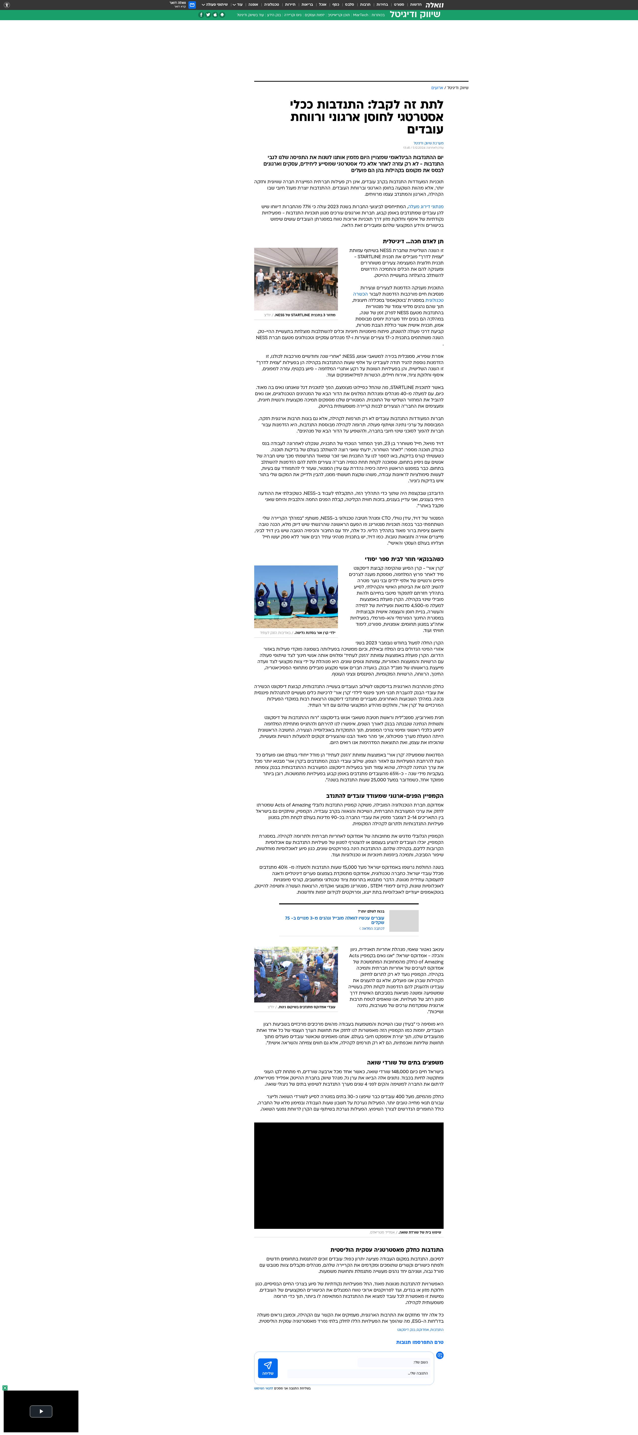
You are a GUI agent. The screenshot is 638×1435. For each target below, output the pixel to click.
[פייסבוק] (201, 15)
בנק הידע (274, 15)
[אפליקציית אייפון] (215, 15)
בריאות (307, 5)
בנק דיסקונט (406, 1330)
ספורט (399, 5)
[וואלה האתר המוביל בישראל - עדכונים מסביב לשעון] (435, 4)
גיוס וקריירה (293, 15)
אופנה (253, 5)
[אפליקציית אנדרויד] (222, 15)
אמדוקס (423, 1330)
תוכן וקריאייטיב (339, 15)
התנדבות (437, 1330)
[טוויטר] (208, 15)
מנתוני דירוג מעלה (426, 207)
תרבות (365, 5)
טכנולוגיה (271, 5)
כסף (335, 5)
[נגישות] (7, 5)
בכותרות (378, 15)
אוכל (322, 5)
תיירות (290, 5)
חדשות (416, 5)
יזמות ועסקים (314, 15)
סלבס (349, 5)
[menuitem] (413, 5)
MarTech (360, 15)
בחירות (382, 5)
